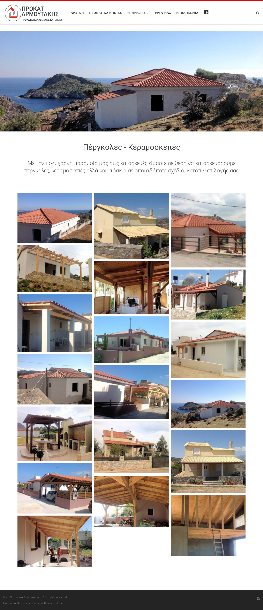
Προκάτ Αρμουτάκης (26, 596)
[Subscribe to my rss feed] (258, 599)
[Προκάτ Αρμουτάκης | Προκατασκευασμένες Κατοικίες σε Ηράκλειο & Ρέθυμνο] (34, 12)
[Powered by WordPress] (18, 603)
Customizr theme (53, 603)
